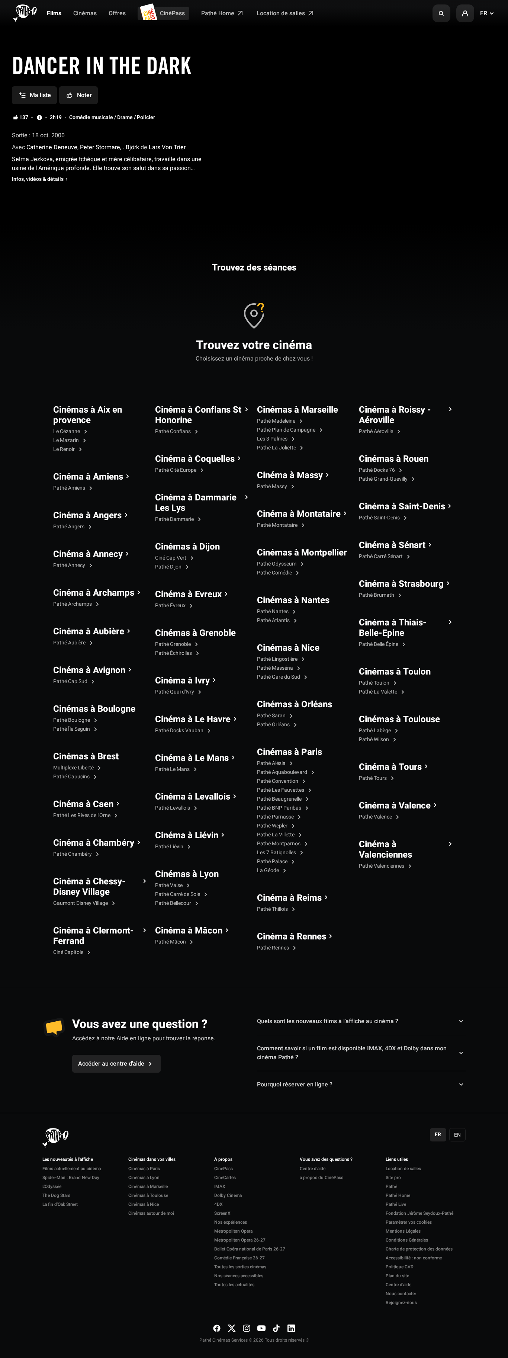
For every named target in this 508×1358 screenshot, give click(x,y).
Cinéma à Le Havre (193, 719)
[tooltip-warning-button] (39, 117)
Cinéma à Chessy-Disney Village (89, 887)
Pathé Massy (272, 486)
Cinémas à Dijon (187, 547)
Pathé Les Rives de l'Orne (82, 815)
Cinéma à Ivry (182, 681)
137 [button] (23, 117)
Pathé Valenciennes (382, 866)
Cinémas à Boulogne (94, 709)
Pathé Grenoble (173, 644)
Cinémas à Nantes (293, 600)
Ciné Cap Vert (171, 558)
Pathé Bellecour (173, 903)
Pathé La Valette (378, 692)
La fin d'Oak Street (60, 1204)
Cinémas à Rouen (393, 459)
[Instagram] (246, 1327)
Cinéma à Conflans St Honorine (198, 415)
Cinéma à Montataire (299, 514)
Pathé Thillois (273, 909)
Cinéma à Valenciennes (385, 849)
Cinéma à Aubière (88, 632)
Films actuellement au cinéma (71, 1168)
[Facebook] (216, 1327)
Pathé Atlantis (274, 620)
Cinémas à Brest (86, 757)
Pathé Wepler (273, 826)
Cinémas (85, 13)
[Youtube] (261, 1327)
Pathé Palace (273, 861)
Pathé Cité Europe (176, 470)
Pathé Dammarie (175, 519)
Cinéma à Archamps (93, 593)
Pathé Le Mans (173, 769)
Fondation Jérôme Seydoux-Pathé (419, 1213)
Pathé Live (396, 1204)
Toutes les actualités (234, 1284)
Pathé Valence (376, 817)
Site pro (393, 1177)
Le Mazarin (66, 440)
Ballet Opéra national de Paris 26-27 (249, 1249)
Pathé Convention (278, 781)
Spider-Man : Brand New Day (70, 1177)
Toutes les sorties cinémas (240, 1266)
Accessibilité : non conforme (414, 1258)
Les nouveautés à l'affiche (67, 1160)
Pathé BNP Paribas (279, 808)
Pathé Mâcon (171, 942)
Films (54, 13)
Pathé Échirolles (174, 653)
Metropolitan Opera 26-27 (240, 1240)
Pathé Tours (373, 778)
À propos (223, 1160)
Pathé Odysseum (277, 564)
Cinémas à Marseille (297, 410)
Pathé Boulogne (72, 720)
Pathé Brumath (377, 595)
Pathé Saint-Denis (380, 518)
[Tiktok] (276, 1327)
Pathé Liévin (169, 847)
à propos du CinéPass (321, 1177)
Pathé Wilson (374, 739)
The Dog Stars (56, 1195)
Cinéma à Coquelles (195, 459)
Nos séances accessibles (238, 1275)
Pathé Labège (375, 730)
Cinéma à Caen (83, 804)
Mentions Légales (403, 1231)
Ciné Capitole (68, 952)
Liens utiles (397, 1160)
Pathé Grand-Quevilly (384, 479)
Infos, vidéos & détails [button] (38, 179)
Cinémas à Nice (288, 648)
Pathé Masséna (275, 668)
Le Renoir (64, 449)
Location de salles (281, 13)
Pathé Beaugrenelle (280, 799)
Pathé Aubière (70, 643)
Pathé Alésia (272, 763)
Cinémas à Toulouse (399, 719)
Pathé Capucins (72, 777)
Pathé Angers (69, 527)
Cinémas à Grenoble (195, 633)
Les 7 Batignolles (277, 852)
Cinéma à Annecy (88, 554)
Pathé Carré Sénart (381, 556)
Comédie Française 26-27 (239, 1258)
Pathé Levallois (173, 808)
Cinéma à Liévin (186, 835)
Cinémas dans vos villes (152, 1160)
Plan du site (397, 1275)
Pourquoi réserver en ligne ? (294, 1084)
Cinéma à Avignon (89, 670)
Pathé (391, 1186)
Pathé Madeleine (276, 421)
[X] (231, 1327)
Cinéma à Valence (395, 806)
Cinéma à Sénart (392, 545)
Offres (117, 13)
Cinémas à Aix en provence (87, 415)
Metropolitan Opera (233, 1231)
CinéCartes (225, 1177)
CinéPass (172, 13)
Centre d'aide (312, 1168)
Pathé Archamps (73, 604)
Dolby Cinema (228, 1195)
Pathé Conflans (173, 431)
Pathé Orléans (274, 724)
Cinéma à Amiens (88, 477)
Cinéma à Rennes (291, 937)
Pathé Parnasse (276, 817)
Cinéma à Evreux (188, 594)
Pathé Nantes (273, 611)
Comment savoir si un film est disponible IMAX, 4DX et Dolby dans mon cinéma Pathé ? (352, 1053)
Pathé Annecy (69, 565)
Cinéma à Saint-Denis (402, 507)
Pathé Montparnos (279, 844)
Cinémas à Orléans (294, 704)
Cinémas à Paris (289, 752)
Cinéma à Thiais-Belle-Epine (393, 628)
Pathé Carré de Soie (178, 894)
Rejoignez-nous (401, 1302)
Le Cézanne (67, 431)
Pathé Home (218, 13)
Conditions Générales (407, 1240)
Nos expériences (230, 1222)
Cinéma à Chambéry (93, 843)
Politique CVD (400, 1266)
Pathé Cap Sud (71, 681)
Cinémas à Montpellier (302, 553)
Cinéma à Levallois (192, 797)
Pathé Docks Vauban (180, 730)
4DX (218, 1204)
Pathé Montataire (278, 525)
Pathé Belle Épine (379, 644)
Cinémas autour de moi (151, 1213)
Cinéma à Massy (290, 475)
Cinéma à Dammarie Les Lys (196, 503)
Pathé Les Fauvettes (281, 790)
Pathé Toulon (374, 683)
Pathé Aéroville (376, 431)
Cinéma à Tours (390, 767)
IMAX (219, 1186)
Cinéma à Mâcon (188, 931)
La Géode (268, 870)
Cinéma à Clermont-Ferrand (93, 936)
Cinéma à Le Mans (192, 758)
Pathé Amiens (69, 488)
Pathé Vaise (169, 885)
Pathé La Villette (276, 835)
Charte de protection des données (419, 1249)
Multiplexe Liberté (74, 768)
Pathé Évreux (171, 605)
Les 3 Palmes (273, 439)
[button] (441, 13)
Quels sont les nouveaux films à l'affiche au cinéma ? (327, 1021)
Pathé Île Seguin (72, 729)
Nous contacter (401, 1293)
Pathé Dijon (169, 567)
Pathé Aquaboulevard (282, 772)
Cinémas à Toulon (395, 672)
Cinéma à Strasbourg (401, 584)
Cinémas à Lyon (187, 874)
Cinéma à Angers (87, 515)
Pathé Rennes (273, 948)
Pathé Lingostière (278, 659)
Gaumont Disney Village (81, 903)
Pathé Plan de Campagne (286, 430)
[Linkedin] (291, 1327)
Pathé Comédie (275, 573)
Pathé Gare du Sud (279, 677)
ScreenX (222, 1213)
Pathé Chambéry (73, 854)
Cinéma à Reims (289, 898)
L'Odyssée (51, 1186)
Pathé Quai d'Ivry (175, 692)
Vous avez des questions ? (326, 1160)
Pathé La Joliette (277, 448)
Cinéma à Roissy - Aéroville (395, 415)
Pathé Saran (272, 716)
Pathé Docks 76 (377, 470)
